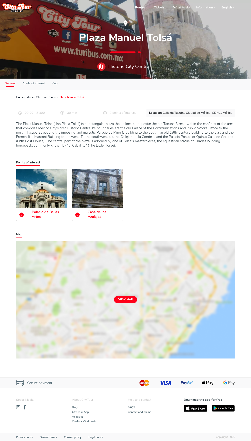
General (10, 83)
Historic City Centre (128, 66)
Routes (140, 7)
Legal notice (95, 437)
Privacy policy (24, 437)
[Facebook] (24, 407)
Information (204, 7)
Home (20, 97)
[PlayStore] (223, 408)
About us (77, 417)
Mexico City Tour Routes (41, 97)
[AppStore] (195, 408)
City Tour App (80, 412)
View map (125, 299)
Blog (74, 407)
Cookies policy (72, 437)
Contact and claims (139, 412)
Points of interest (33, 83)
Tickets (159, 7)
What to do (181, 7)
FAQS (131, 407)
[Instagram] (18, 407)
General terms (48, 437)
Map (54, 83)
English (226, 7)
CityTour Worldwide (84, 421)
